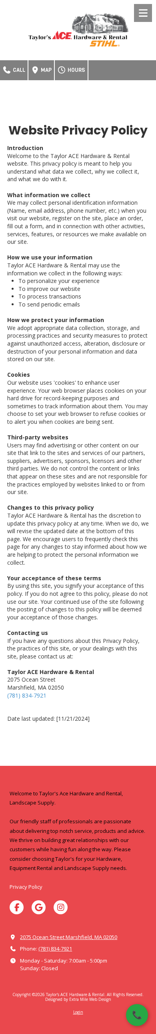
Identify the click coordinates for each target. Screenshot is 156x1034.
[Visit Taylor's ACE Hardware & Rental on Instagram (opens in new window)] (61, 907)
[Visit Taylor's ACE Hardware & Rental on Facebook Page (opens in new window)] (17, 907)
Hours (75, 70)
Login (78, 1012)
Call (18, 70)
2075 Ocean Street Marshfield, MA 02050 (68, 937)
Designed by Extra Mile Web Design (78, 999)
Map (46, 70)
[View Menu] (143, 13)
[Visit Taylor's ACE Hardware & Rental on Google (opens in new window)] (39, 907)
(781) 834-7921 (26, 695)
